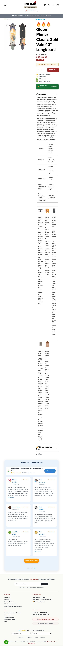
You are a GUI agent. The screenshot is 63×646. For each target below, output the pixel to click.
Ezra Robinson (42, 481)
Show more (11, 497)
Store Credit (8, 615)
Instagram (29, 637)
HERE (54, 140)
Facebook (21, 637)
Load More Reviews (31, 560)
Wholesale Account (10, 604)
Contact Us (7, 599)
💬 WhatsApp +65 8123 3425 (45, 619)
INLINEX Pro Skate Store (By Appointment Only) (27, 469)
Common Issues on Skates (12, 612)
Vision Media (14, 481)
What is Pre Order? (10, 619)
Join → (44, 584)
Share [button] (40, 454)
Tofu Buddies (41, 533)
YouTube (42, 637)
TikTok (36, 637)
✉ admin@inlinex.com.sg (45, 623)
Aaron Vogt (16, 507)
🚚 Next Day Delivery (38, 601)
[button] (5, 5)
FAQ (5, 621)
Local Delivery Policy (39, 597)
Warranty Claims (9, 617)
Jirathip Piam (15, 533)
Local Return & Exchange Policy (42, 599)
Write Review (50, 471)
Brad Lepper (41, 508)
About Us (7, 597)
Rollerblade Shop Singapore (13, 606)
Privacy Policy (8, 601)
